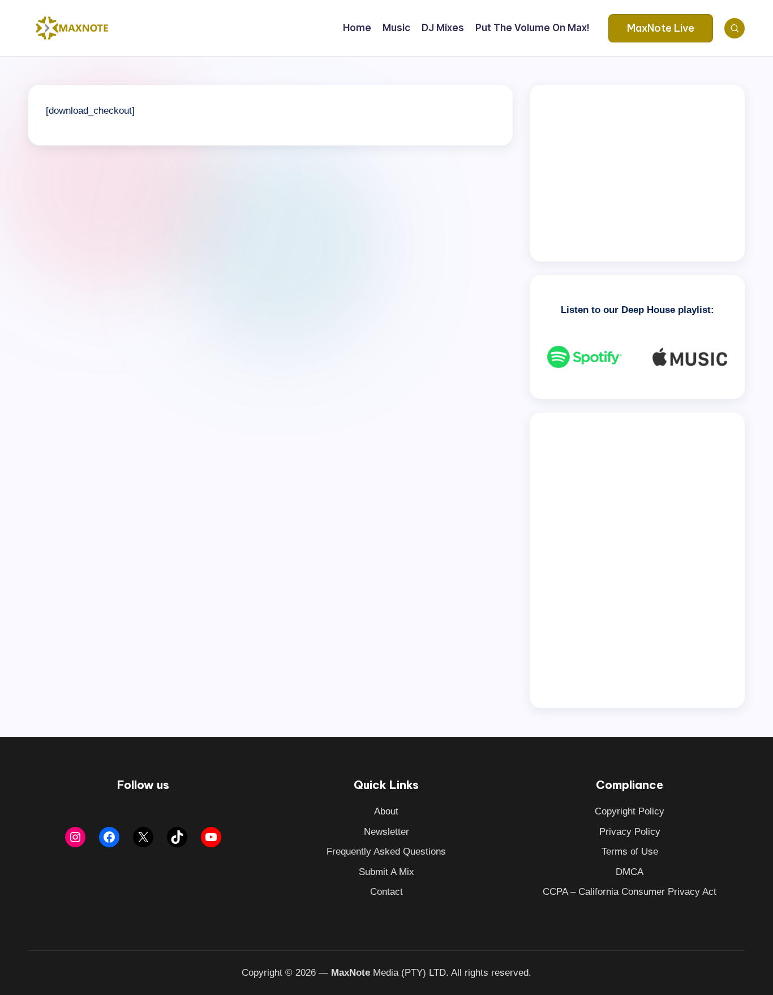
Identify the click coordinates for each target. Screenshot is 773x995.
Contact (386, 891)
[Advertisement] (637, 173)
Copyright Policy (629, 811)
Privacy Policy (629, 831)
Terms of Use (630, 851)
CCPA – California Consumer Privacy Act (629, 891)
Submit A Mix (386, 872)
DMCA (629, 872)
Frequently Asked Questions (386, 851)
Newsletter (386, 831)
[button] (660, 28)
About (386, 811)
